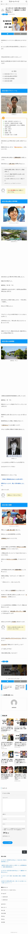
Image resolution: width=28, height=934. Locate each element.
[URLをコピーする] (20, 34)
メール (5, 819)
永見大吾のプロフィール (10, 74)
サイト (4, 824)
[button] (7, 34)
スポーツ (5, 907)
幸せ (4, 916)
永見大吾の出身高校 (9, 78)
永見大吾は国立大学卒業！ (11, 76)
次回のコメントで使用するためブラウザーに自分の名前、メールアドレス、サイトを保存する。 (14, 829)
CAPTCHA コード (6, 836)
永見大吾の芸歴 (8, 81)
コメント (5, 797)
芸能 (4, 922)
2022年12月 (5, 896)
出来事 (4, 913)
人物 (3, 14)
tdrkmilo (14, 707)
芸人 (6, 14)
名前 (4, 814)
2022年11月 (5, 899)
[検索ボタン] (26, 1)
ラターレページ (14, 1)
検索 (24, 852)
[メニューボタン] (1, 1)
